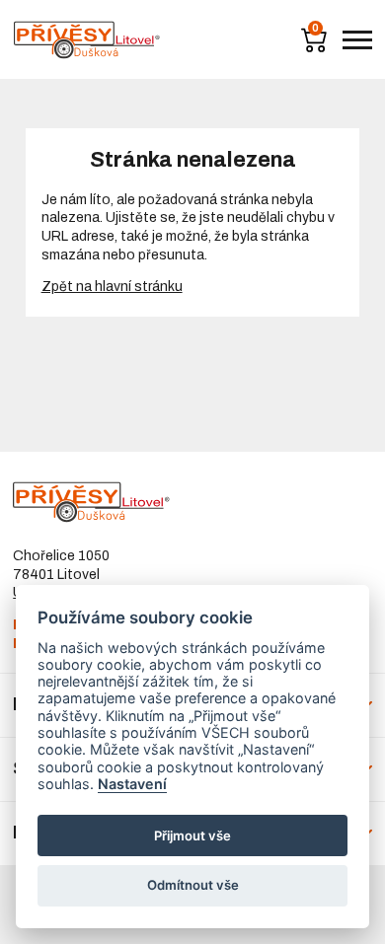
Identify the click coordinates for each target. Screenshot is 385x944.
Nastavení (132, 783)
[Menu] (357, 40)
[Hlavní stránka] (87, 40)
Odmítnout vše (193, 885)
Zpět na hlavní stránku (112, 286)
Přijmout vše (192, 835)
